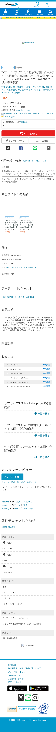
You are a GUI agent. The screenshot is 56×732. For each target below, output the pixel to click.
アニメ (17, 502)
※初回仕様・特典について (34, 161)
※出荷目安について (23, 110)
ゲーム (17, 508)
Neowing (5, 502)
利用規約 (12, 665)
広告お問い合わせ (15, 679)
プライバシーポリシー (17, 672)
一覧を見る (44, 413)
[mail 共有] (48, 147)
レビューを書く (9, 117)
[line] (28, 698)
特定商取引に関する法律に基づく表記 (24, 668)
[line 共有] (35, 147)
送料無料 (23, 122)
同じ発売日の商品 (10, 638)
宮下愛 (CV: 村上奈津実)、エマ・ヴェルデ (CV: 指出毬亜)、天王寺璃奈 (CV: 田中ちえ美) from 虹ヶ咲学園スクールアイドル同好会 (27, 90)
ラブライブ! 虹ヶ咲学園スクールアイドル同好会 (22, 624)
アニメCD (27, 502)
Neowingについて (15, 675)
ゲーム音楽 (28, 508)
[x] (21, 697)
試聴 (48, 364)
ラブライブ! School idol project (15, 618)
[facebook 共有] (21, 147)
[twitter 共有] (7, 147)
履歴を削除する (9, 527)
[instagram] (35, 697)
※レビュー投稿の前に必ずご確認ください (19, 482)
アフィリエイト (15, 682)
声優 (25, 505)
